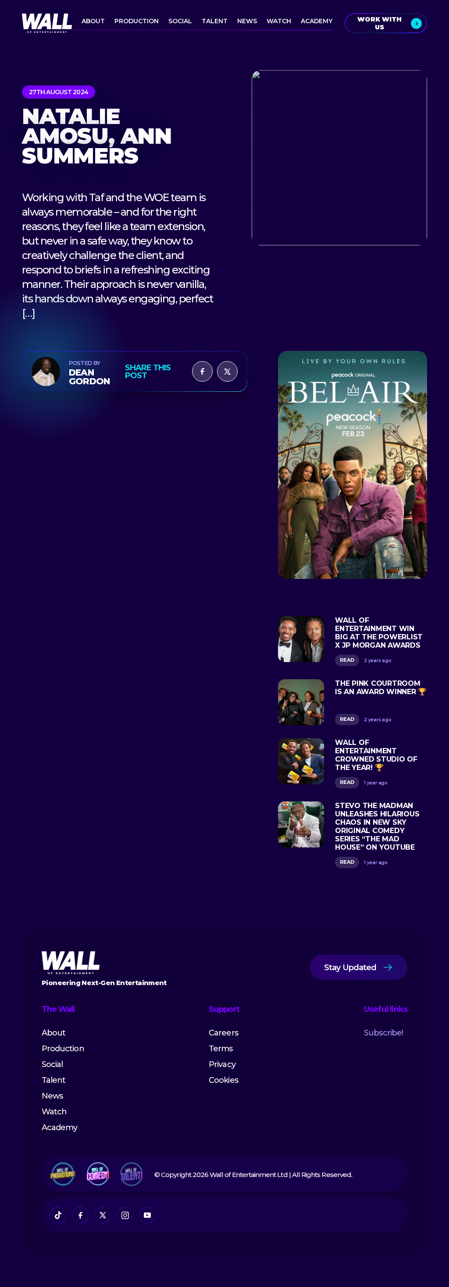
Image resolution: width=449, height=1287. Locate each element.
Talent (215, 21)
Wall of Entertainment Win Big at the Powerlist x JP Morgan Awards (379, 632)
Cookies (223, 1080)
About (93, 21)
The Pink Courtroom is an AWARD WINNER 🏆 (381, 687)
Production (136, 21)
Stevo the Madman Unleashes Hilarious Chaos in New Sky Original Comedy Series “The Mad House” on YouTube (377, 826)
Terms (220, 1048)
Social (180, 21)
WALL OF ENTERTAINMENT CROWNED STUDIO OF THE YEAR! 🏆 (376, 755)
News (247, 21)
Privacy (222, 1064)
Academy (316, 21)
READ (347, 660)
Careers (223, 1033)
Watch (279, 21)
